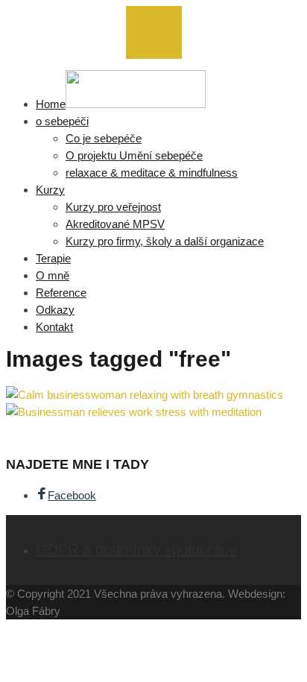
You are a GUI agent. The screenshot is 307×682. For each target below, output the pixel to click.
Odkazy (55, 309)
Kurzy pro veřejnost (113, 207)
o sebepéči (62, 121)
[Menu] (154, 32)
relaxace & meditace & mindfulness (152, 172)
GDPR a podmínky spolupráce (136, 549)
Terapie (53, 258)
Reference (61, 292)
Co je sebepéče (104, 138)
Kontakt (54, 327)
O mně (52, 275)
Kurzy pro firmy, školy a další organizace (165, 241)
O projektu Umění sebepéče (134, 155)
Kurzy (50, 189)
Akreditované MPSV (115, 224)
